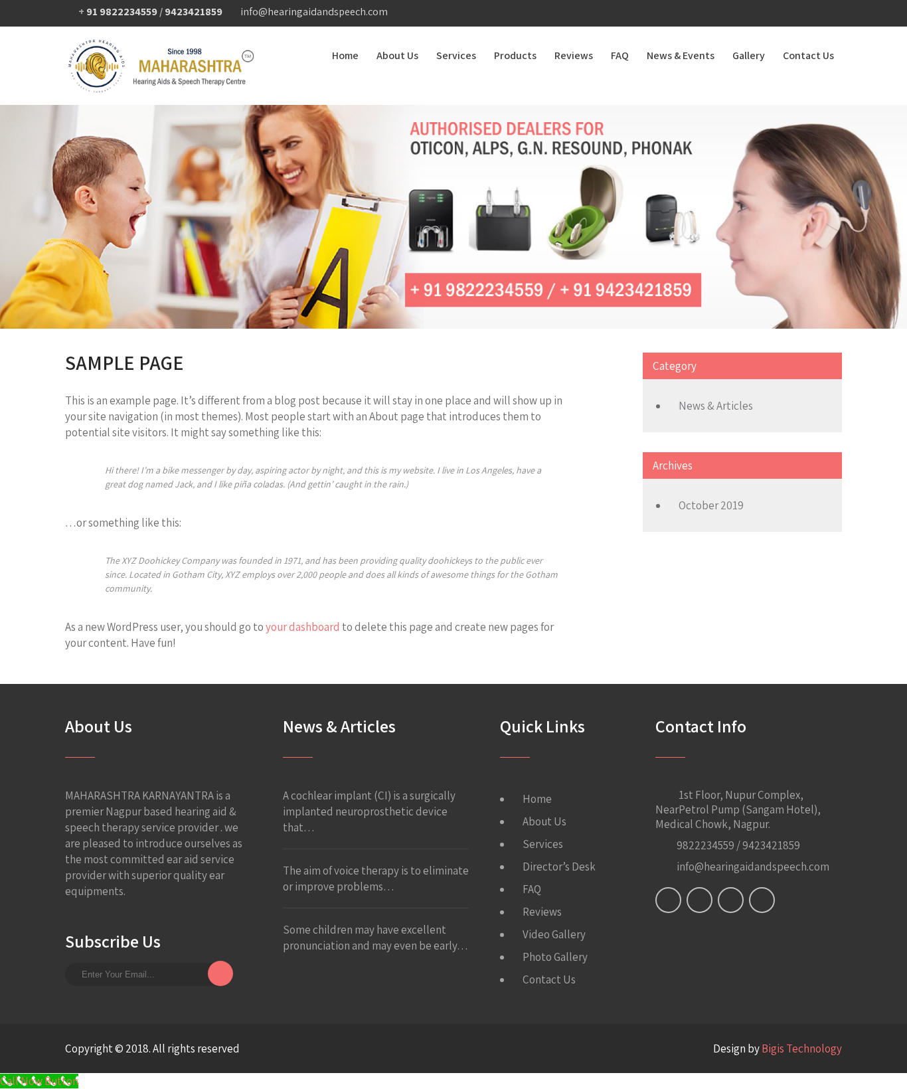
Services (456, 55)
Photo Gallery (555, 957)
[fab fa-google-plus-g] (752, 13)
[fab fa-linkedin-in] (778, 13)
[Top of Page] (869, 1060)
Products (515, 55)
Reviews (573, 55)
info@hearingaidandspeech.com (314, 12)
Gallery (748, 55)
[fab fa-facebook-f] (700, 13)
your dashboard (303, 627)
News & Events (680, 55)
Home (345, 55)
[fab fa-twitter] (726, 13)
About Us (397, 55)
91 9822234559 (121, 12)
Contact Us (808, 55)
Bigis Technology (802, 1048)
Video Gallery (554, 934)
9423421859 (193, 12)
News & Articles (716, 405)
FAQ (620, 55)
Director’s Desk (559, 866)
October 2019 (711, 505)
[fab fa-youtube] (830, 13)
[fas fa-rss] (804, 13)
